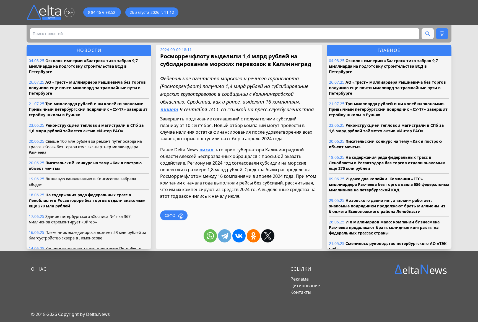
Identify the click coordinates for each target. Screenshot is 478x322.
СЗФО (170, 215)
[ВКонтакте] (239, 235)
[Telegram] (224, 235)
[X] (267, 235)
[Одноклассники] (253, 235)
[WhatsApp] (210, 235)
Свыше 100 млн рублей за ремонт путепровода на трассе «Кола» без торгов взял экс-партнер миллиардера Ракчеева (85, 147)
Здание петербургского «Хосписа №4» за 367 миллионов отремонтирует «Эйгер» (80, 219)
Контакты (300, 292)
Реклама (299, 279)
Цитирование (305, 286)
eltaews (420, 269)
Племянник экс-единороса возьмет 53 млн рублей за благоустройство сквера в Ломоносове (87, 235)
